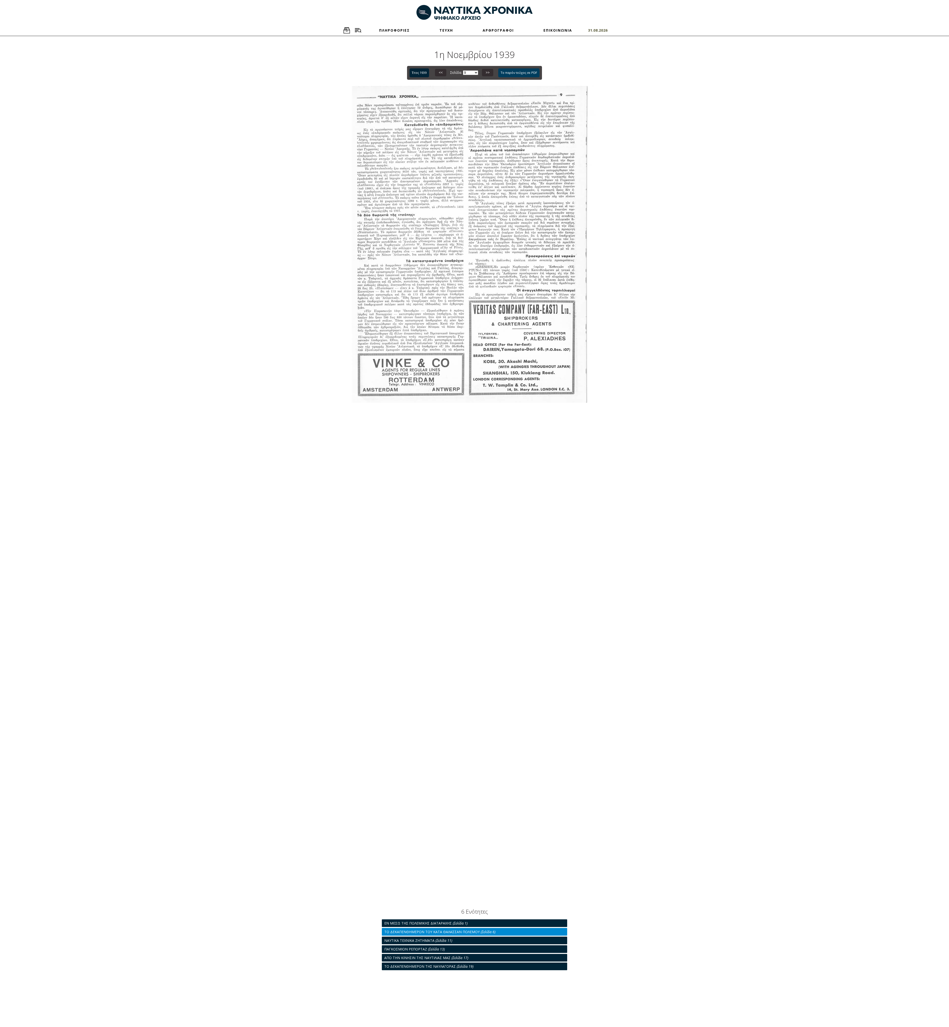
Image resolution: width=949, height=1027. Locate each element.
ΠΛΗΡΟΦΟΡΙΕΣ (394, 30)
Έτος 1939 (419, 72)
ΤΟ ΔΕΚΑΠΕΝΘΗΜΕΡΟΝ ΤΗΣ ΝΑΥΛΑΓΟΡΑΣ (429, 966)
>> (488, 72)
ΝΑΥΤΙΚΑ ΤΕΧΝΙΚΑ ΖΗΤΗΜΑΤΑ (418, 940)
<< (441, 72)
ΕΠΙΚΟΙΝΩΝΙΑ (557, 30)
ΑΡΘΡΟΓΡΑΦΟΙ (498, 30)
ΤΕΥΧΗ (446, 30)
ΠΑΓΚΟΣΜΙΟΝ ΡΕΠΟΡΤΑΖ (414, 949)
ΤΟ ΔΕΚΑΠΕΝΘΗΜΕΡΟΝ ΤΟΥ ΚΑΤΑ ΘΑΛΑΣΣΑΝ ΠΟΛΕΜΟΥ (440, 931)
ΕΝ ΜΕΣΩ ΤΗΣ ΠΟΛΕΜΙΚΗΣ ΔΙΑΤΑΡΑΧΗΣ (426, 923)
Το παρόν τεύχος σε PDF (519, 72)
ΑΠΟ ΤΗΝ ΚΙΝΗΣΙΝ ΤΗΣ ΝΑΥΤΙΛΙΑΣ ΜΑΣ (426, 957)
